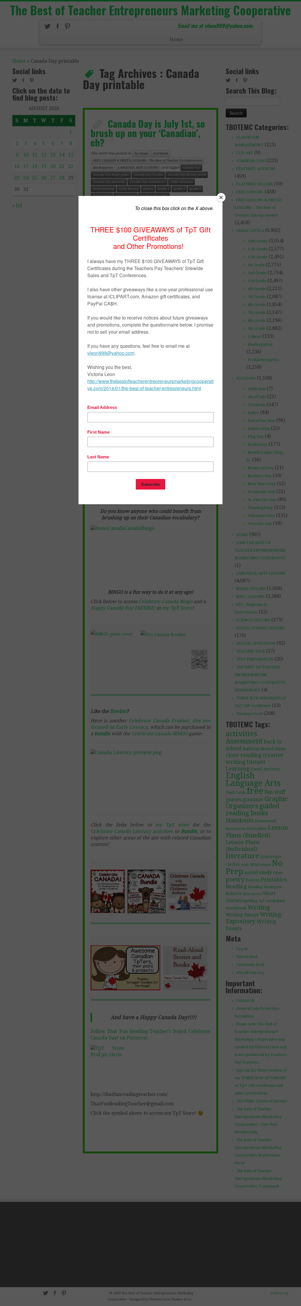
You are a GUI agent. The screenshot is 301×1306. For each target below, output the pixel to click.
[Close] (221, 197)
